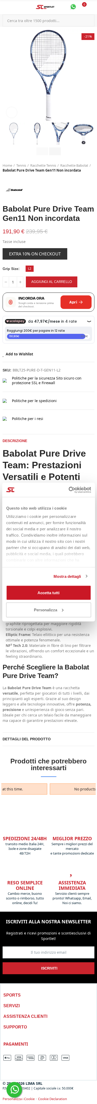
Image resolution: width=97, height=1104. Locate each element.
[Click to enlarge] (11, 112)
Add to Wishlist (19, 353)
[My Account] (91, 7)
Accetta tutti (48, 593)
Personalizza (45, 609)
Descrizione (15, 441)
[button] (8, 75)
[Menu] (5, 7)
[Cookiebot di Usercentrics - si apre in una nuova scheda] (69, 489)
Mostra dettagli (67, 576)
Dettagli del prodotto (27, 739)
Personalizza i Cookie (19, 1098)
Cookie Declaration (52, 1098)
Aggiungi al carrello (51, 282)
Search (88, 20)
